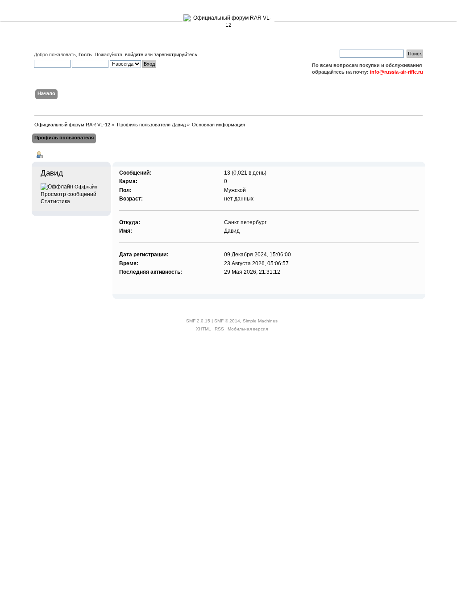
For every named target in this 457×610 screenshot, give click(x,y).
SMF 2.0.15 (198, 320)
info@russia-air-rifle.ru (396, 72)
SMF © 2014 (227, 320)
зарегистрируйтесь (175, 54)
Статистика (55, 201)
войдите (134, 54)
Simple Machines (260, 320)
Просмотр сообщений (68, 194)
